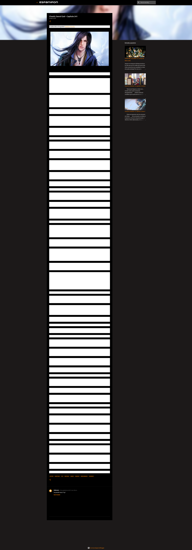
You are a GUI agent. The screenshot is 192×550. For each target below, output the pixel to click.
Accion (51, 476)
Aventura (57, 476)
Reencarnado (84, 476)
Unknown (56, 490)
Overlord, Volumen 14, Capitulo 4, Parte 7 (135, 111)
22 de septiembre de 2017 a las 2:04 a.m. (68, 490)
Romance (91, 476)
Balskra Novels (70, 26)
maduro (77, 476)
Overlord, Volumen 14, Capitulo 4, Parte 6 (135, 86)
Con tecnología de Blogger (97, 548)
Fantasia (67, 476)
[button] (50, 21)
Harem (72, 476)
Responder (57, 494)
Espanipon (48, 2)
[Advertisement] (79, 532)
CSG (62, 476)
